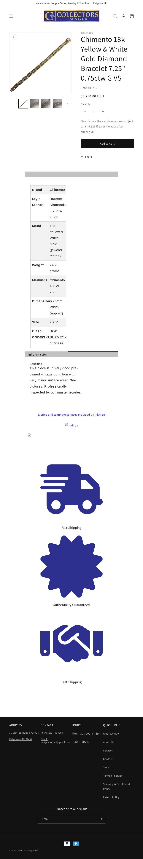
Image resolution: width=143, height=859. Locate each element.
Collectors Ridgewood (27, 850)
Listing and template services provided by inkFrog (71, 415)
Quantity (85, 104)
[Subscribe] (101, 819)
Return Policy (111, 797)
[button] (11, 16)
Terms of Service (113, 775)
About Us (108, 742)
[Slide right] (67, 104)
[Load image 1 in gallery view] (23, 103)
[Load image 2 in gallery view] (34, 103)
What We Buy (111, 733)
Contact (108, 759)
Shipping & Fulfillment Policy (116, 786)
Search (107, 767)
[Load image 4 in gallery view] (57, 103)
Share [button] (88, 156)
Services (108, 750)
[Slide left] (13, 104)
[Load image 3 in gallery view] (46, 103)
